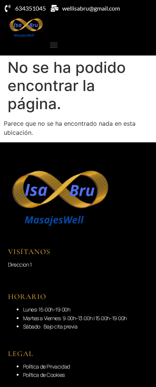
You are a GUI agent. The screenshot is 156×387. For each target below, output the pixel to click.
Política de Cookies (44, 374)
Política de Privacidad (46, 366)
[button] (53, 45)
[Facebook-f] (145, 46)
